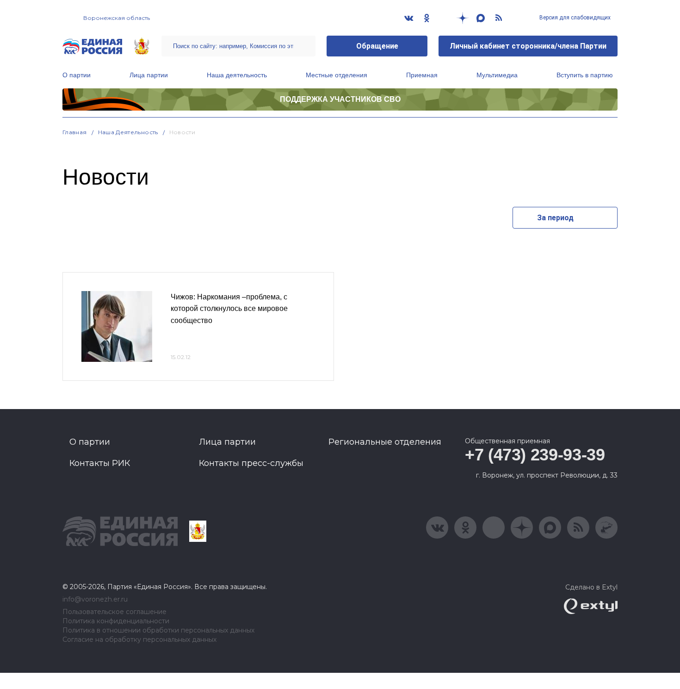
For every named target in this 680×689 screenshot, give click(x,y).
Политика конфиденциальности (115, 621)
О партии (76, 75)
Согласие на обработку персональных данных (139, 640)
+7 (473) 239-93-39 (535, 454)
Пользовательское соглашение (114, 612)
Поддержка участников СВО (340, 99)
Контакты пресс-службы (251, 463)
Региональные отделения (384, 442)
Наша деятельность (237, 75)
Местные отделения (336, 75)
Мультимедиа (497, 75)
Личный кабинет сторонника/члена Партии (528, 46)
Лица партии (149, 75)
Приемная (422, 75)
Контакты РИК (99, 463)
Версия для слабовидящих (574, 17)
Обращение (377, 46)
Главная (74, 132)
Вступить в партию (584, 75)
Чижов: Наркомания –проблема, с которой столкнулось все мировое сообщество (229, 308)
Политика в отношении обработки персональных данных (158, 630)
